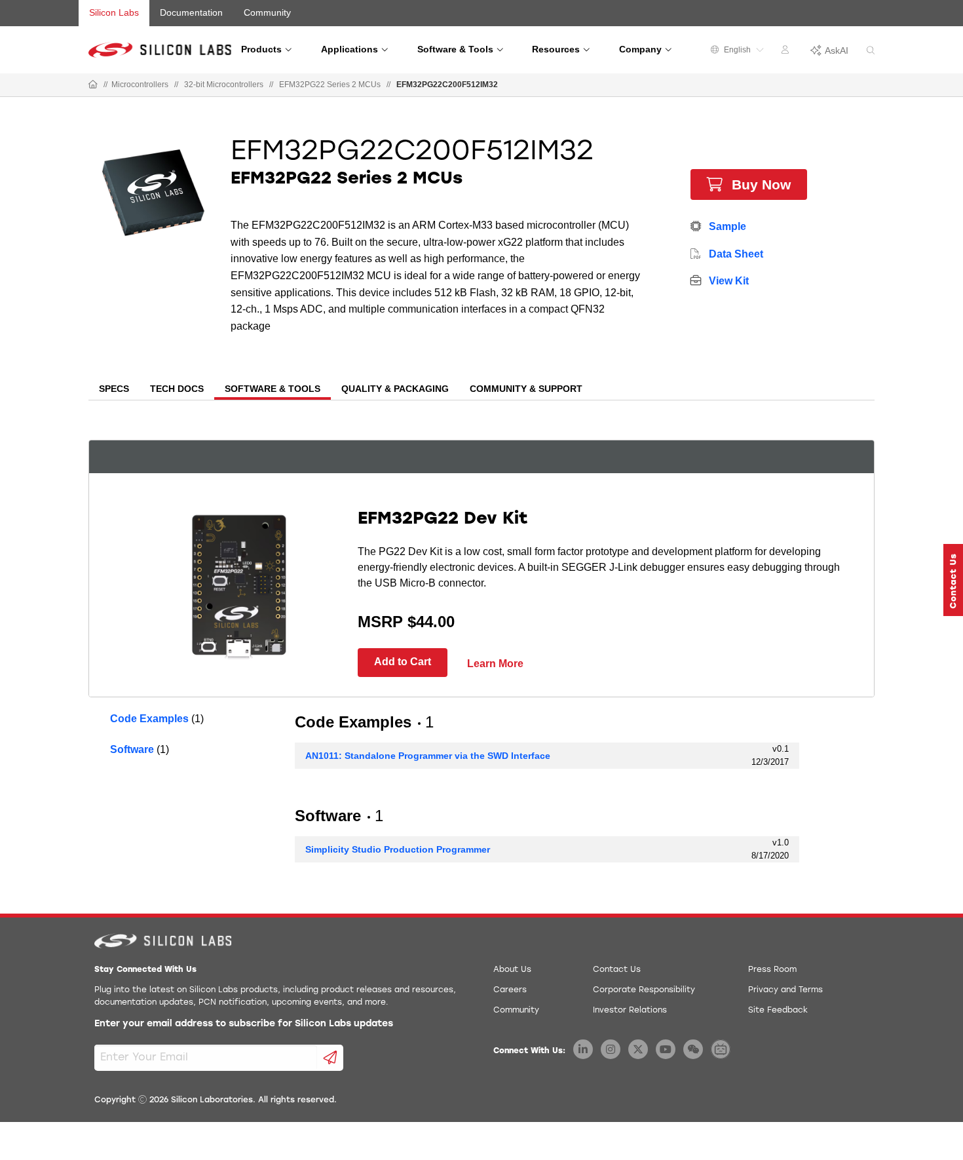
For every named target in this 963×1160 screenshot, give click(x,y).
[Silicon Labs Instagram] (610, 1049)
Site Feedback (778, 1011)
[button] (953, 580)
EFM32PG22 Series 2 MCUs (330, 84)
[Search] (871, 50)
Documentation (191, 12)
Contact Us (617, 970)
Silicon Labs (114, 12)
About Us (512, 970)
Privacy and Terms (785, 990)
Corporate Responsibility (644, 990)
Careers (510, 990)
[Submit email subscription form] (330, 1058)
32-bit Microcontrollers (223, 84)
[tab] (114, 390)
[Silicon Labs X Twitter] (638, 1049)
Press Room (772, 970)
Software (132, 749)
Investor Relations (630, 1011)
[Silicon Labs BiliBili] (720, 1049)
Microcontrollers (139, 84)
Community (267, 12)
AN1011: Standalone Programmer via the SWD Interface (427, 755)
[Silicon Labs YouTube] (665, 1049)
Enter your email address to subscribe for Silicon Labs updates (243, 1024)
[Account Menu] (787, 52)
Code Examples (149, 718)
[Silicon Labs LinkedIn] (583, 1049)
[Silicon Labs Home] (93, 85)
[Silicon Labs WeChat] (693, 1049)
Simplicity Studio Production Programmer (397, 849)
